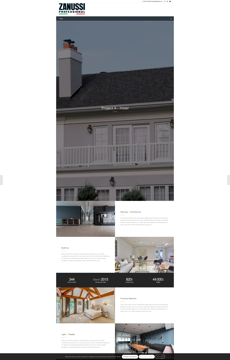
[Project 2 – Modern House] (1, 180)
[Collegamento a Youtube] (170, 1)
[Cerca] (170, 18)
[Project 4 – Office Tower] (228, 180)
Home (61, 18)
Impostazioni (160, 356)
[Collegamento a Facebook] (164, 1)
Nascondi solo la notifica (146, 356)
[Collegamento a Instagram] (167, 1)
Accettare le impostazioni (130, 356)
